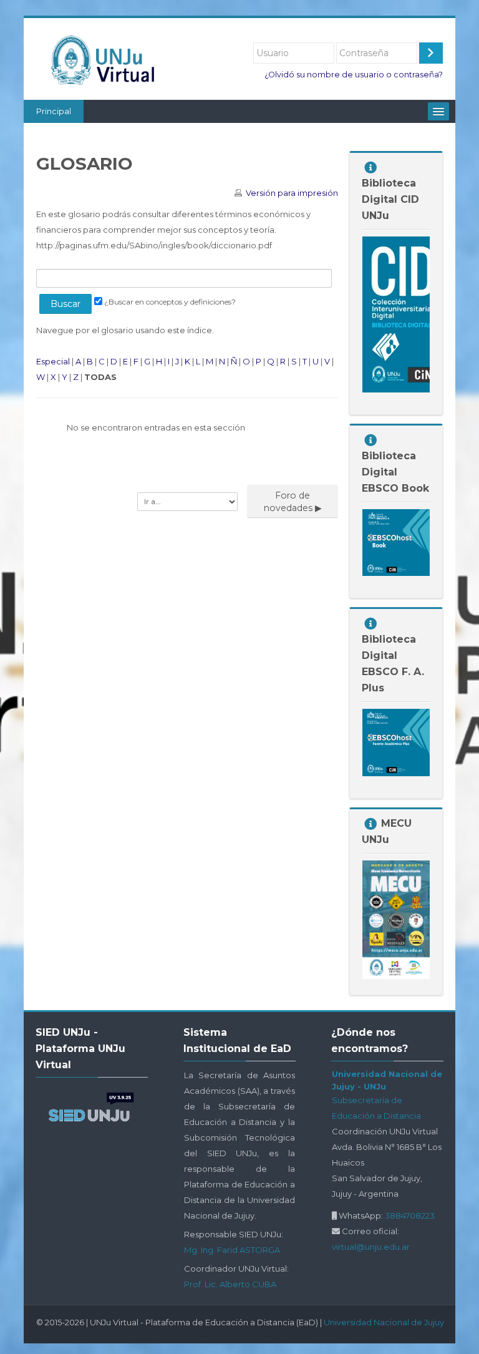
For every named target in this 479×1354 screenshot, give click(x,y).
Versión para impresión (292, 193)
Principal (53, 111)
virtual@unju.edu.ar (371, 1247)
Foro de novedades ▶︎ (293, 502)
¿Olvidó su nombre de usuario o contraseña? (353, 74)
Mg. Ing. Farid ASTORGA (232, 1250)
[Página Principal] (107, 60)
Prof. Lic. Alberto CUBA (230, 1284)
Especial (53, 361)
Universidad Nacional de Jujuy (384, 1322)
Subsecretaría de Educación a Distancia (376, 1108)
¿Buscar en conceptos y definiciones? (170, 301)
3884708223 (410, 1215)
